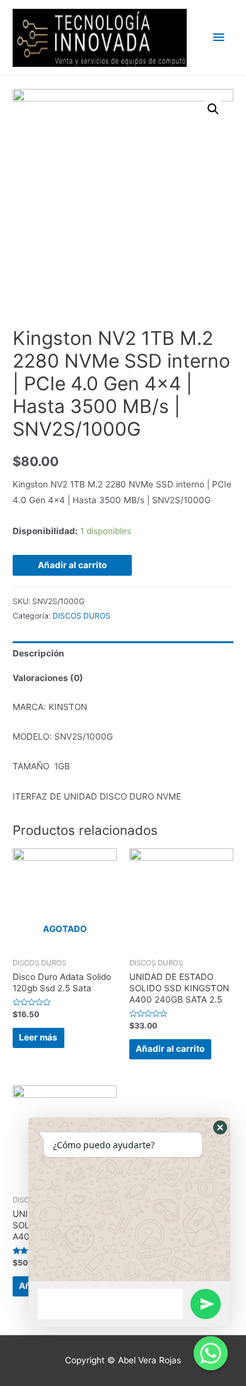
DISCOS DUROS (81, 615)
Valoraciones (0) (48, 678)
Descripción (38, 653)
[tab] (123, 653)
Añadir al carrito (72, 565)
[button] (220, 1127)
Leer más (38, 1037)
